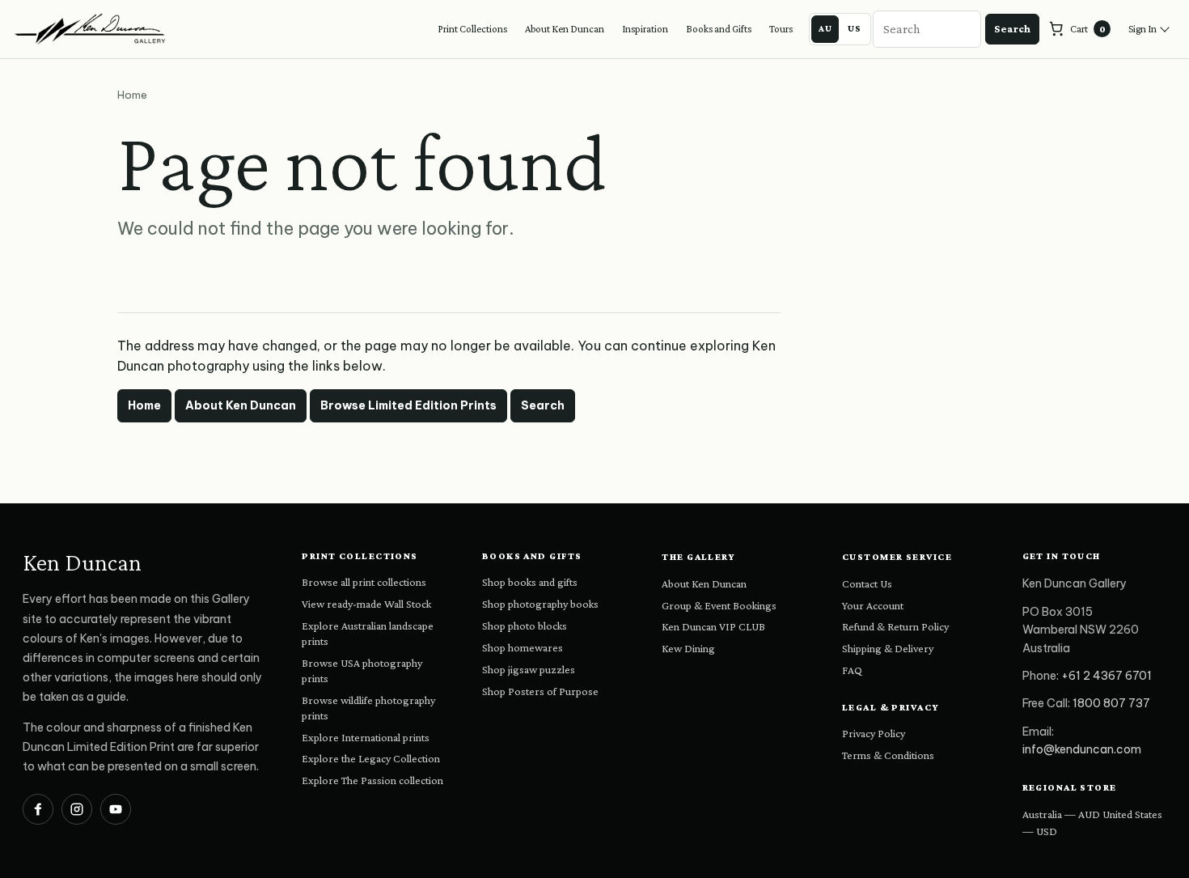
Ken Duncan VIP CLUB (713, 626)
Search (1012, 29)
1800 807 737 (1111, 703)
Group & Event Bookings (719, 605)
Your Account (872, 605)
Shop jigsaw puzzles (528, 669)
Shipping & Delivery (887, 648)
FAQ (852, 670)
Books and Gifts (718, 29)
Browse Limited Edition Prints (408, 405)
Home (144, 405)
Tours (781, 29)
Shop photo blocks (524, 625)
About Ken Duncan (564, 29)
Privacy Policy (873, 733)
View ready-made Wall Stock (366, 603)
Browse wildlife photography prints (368, 707)
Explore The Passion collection (372, 780)
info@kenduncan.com (1081, 749)
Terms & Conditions (888, 755)
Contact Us (867, 583)
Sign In (1142, 29)
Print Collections (472, 29)
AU (825, 28)
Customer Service (897, 556)
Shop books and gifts (530, 581)
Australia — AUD (1061, 814)
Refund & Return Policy (895, 626)
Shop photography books (540, 603)
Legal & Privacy (891, 707)
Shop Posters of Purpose (540, 691)
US (854, 28)
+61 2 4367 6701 (1106, 675)
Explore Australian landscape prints (368, 633)
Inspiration (645, 29)
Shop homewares (522, 647)
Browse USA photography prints (362, 670)
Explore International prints (365, 737)
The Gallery (698, 556)
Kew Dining (688, 648)
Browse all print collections (364, 581)
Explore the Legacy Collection (371, 758)
